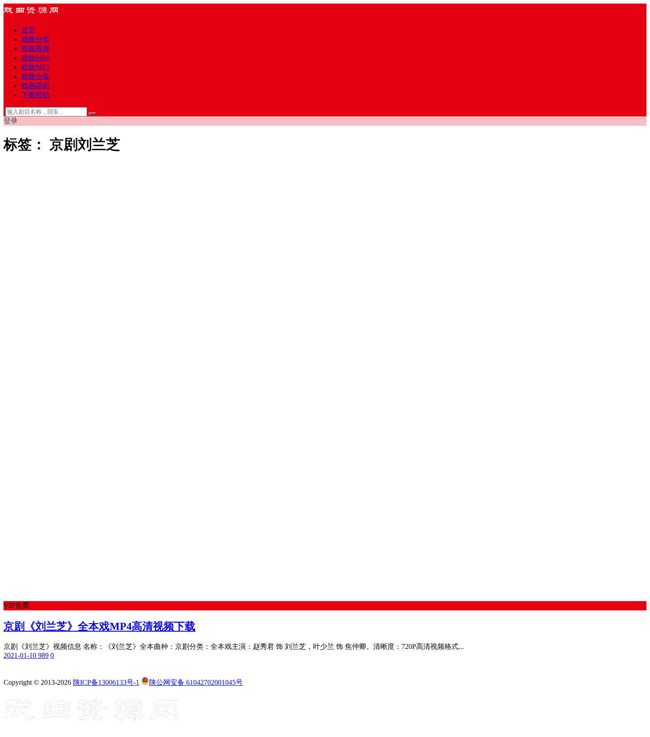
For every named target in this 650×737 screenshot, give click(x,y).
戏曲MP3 (35, 67)
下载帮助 (35, 95)
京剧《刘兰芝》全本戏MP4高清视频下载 (99, 626)
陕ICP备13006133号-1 (106, 682)
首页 (28, 30)
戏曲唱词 (35, 85)
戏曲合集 (35, 76)
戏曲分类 (35, 39)
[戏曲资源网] (37, 14)
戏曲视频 (35, 48)
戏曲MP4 (35, 58)
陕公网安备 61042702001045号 (196, 682)
